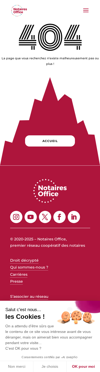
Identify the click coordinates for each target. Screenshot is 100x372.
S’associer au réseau (29, 296)
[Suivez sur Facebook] (59, 217)
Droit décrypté (24, 260)
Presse (16, 281)
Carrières (18, 274)
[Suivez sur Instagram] (16, 217)
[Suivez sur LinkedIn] (74, 217)
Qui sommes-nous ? (29, 267)
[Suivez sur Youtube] (31, 217)
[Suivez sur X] (45, 217)
